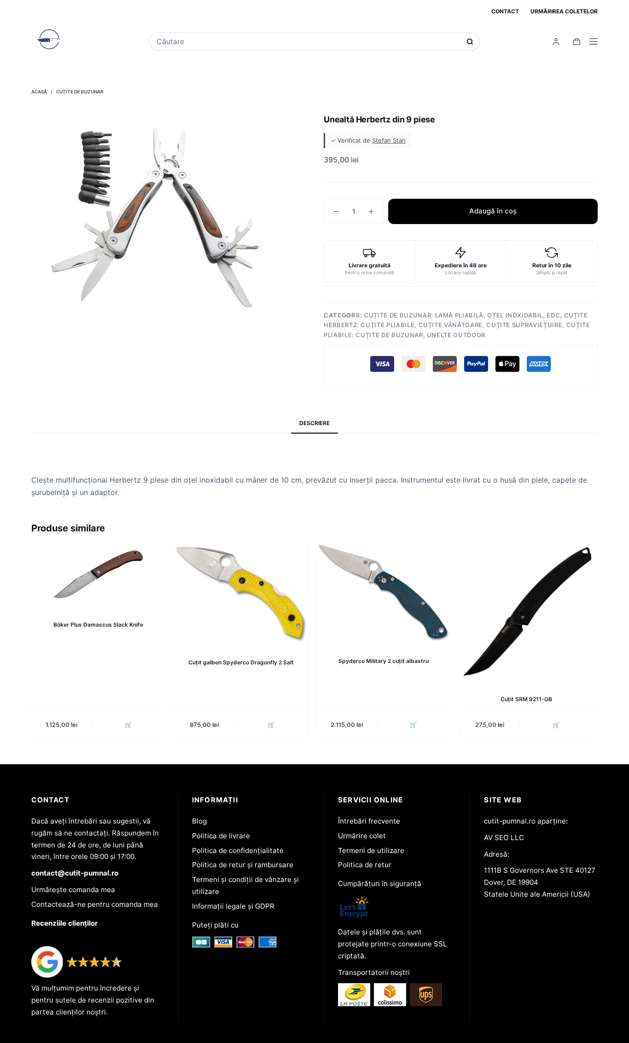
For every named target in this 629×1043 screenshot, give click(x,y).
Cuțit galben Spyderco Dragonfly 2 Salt (241, 662)
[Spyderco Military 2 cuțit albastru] (383, 592)
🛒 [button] (128, 724)
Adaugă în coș (493, 211)
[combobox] (308, 41)
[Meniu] (593, 41)
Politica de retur (364, 864)
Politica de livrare (221, 835)
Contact (505, 11)
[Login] (556, 41)
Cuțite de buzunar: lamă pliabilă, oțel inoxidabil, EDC (462, 315)
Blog (199, 821)
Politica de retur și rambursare (242, 864)
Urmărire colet (362, 835)
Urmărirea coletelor (564, 11)
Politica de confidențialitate (238, 850)
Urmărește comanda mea (73, 889)
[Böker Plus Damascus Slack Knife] (98, 574)
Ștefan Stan (389, 140)
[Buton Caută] (470, 42)
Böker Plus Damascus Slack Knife (98, 624)
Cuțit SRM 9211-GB (526, 699)
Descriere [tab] (314, 423)
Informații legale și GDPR (233, 906)
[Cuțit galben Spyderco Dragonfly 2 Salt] (241, 593)
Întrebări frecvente (369, 821)
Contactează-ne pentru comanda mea (94, 904)
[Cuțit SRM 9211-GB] (526, 611)
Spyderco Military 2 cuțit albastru (383, 660)
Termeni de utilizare (371, 850)
